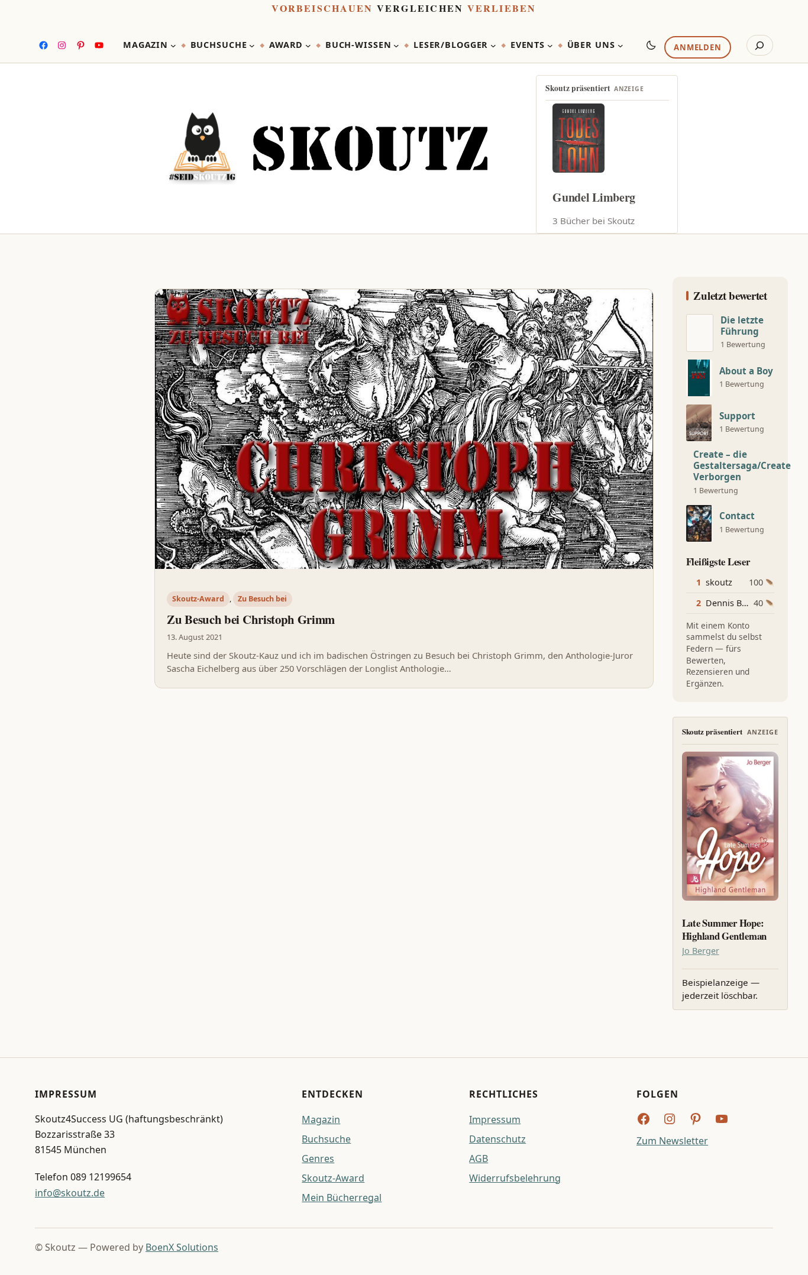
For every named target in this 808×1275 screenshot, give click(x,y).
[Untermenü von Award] (308, 45)
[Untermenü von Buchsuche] (252, 45)
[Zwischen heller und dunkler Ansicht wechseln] (651, 45)
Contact (737, 516)
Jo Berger (700, 950)
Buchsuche (326, 1138)
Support (737, 416)
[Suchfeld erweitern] (759, 45)
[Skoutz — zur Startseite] (328, 148)
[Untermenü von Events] (550, 45)
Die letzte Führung (742, 326)
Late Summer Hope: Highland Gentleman (724, 930)
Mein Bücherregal (342, 1197)
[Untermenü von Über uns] (620, 45)
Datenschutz (497, 1138)
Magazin (321, 1119)
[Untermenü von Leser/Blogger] (493, 45)
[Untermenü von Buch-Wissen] (396, 45)
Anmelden (697, 48)
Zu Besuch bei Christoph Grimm (251, 619)
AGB (478, 1158)
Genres (318, 1158)
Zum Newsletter (672, 1140)
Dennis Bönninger (742, 603)
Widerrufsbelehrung (515, 1178)
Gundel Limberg (593, 197)
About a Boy (746, 371)
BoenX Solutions (182, 1247)
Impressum (495, 1119)
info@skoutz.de (70, 1192)
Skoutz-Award (198, 599)
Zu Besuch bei (262, 599)
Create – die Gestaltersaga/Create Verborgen (742, 466)
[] (699, 333)
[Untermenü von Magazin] (173, 45)
